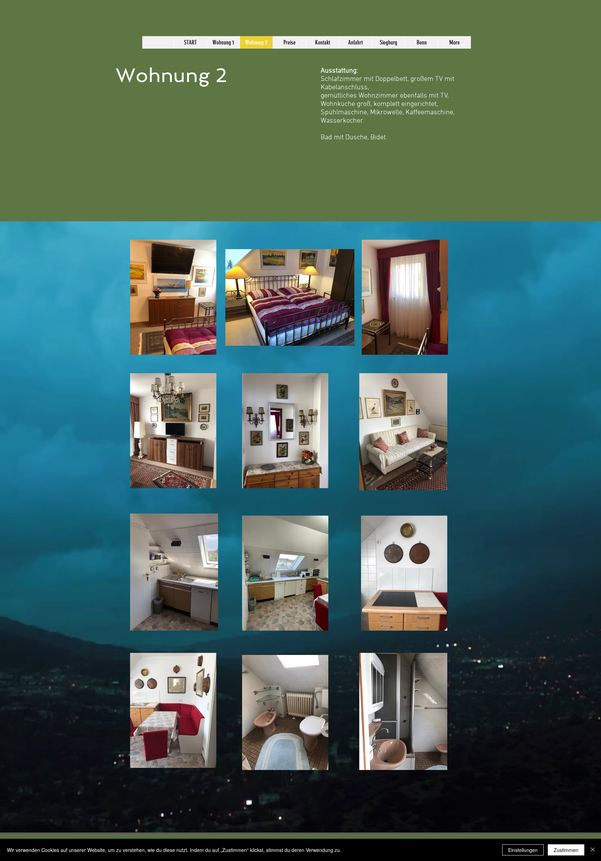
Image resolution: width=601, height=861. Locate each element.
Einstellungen (523, 849)
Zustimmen (566, 849)
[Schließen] (592, 849)
